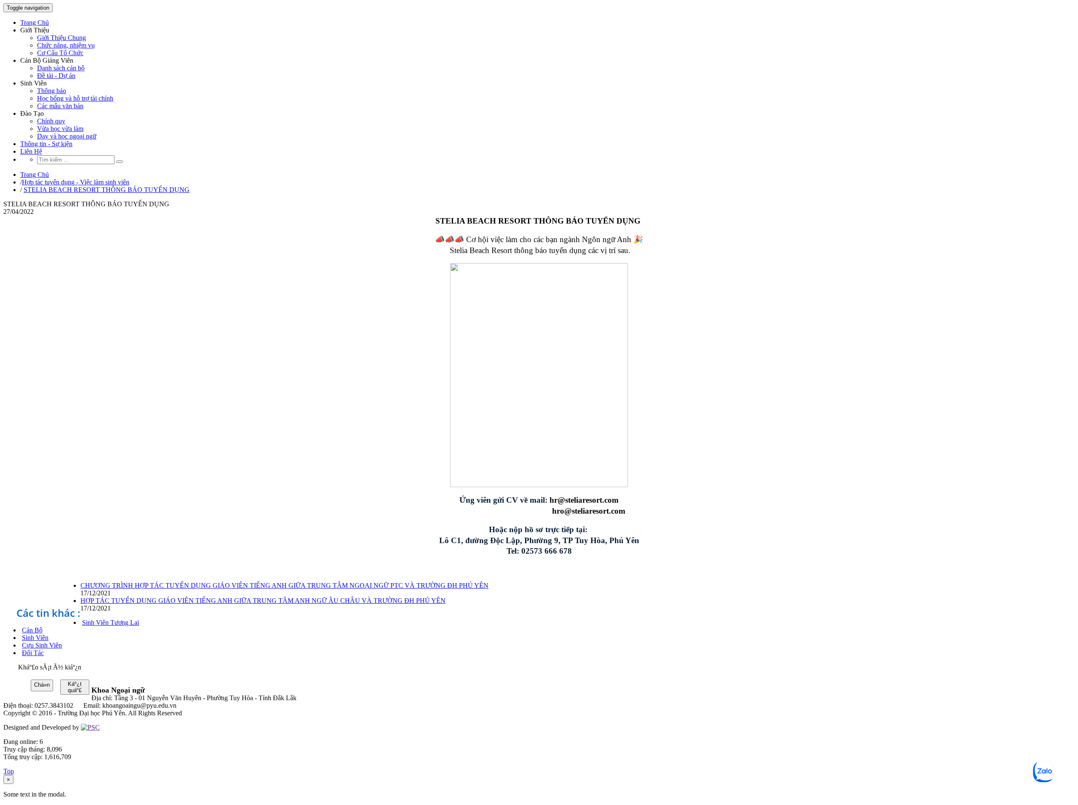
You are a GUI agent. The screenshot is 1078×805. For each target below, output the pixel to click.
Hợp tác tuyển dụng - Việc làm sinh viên (75, 182)
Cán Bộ (32, 630)
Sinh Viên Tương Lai (110, 622)
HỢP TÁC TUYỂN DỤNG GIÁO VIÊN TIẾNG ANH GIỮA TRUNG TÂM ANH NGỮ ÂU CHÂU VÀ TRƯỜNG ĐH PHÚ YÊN (263, 600)
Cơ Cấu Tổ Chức (60, 52)
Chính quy (51, 121)
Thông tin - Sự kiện (46, 143)
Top (8, 771)
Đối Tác (33, 652)
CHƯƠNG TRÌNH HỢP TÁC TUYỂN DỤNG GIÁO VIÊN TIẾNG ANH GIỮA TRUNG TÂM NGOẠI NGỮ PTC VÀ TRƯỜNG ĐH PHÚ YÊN (284, 585)
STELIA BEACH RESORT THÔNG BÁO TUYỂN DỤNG (106, 189)
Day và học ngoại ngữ (66, 136)
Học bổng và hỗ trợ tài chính (75, 98)
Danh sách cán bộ (61, 68)
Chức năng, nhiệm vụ (66, 45)
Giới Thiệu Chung (61, 37)
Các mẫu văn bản (60, 105)
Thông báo (51, 90)
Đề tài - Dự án (56, 75)
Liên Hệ (31, 151)
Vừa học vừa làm (60, 128)
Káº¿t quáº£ (75, 687)
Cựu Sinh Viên (42, 645)
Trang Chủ (34, 22)
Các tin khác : (48, 613)
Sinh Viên (35, 637)
